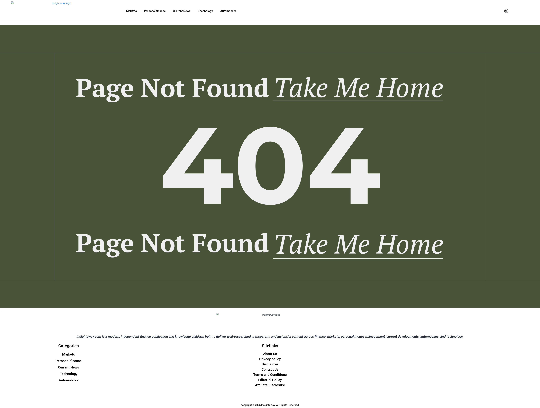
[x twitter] (267, 394)
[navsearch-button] (513, 11)
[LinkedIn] (272, 394)
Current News (182, 11)
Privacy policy (270, 359)
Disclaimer (270, 364)
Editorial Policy (270, 380)
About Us (270, 354)
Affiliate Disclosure (270, 385)
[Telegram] (278, 394)
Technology (205, 11)
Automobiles (228, 11)
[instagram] (262, 394)
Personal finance (155, 11)
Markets (131, 11)
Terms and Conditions (270, 375)
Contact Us (270, 369)
